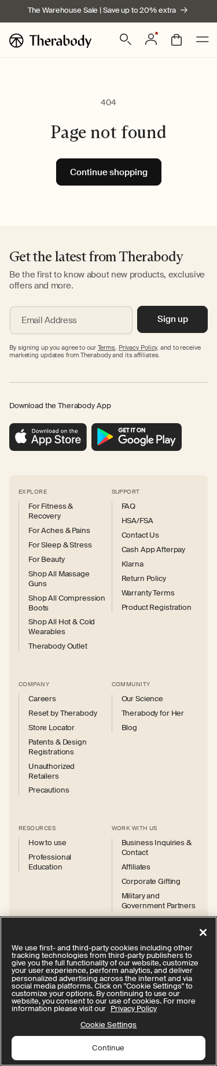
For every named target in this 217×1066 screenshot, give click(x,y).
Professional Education (49, 862)
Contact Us (141, 535)
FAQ (129, 506)
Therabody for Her (153, 713)
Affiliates (136, 867)
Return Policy (144, 578)
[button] (125, 39)
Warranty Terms (148, 593)
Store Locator (51, 727)
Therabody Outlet (57, 646)
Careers (42, 699)
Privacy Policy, (139, 347)
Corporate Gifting (151, 881)
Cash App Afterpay (154, 549)
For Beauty (46, 559)
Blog (129, 727)
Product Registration (157, 607)
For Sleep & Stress (59, 545)
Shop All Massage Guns (59, 578)
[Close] (203, 932)
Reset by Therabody (62, 713)
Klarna (133, 564)
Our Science (142, 699)
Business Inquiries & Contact (157, 847)
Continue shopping (109, 172)
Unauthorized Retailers (51, 771)
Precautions (48, 790)
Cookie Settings (108, 1025)
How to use (47, 842)
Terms (106, 347)
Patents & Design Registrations (57, 747)
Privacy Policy (134, 1008)
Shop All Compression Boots (66, 603)
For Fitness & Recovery (50, 511)
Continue (108, 1048)
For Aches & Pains (59, 530)
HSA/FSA (137, 520)
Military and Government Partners (159, 900)
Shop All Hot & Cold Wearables (61, 626)
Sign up (172, 319)
